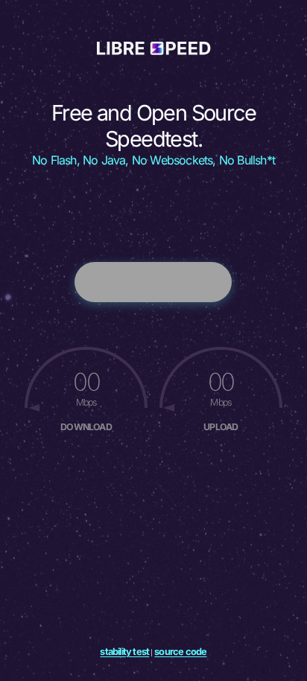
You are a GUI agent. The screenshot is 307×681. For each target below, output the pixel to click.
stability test (124, 651)
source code (180, 651)
